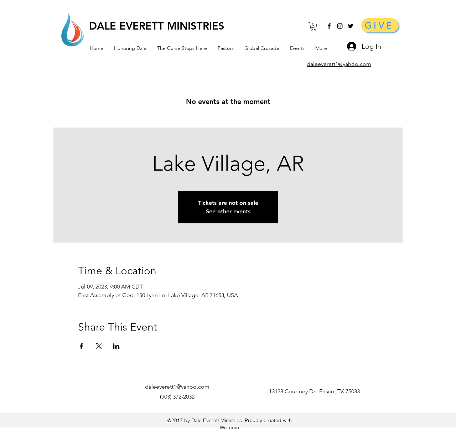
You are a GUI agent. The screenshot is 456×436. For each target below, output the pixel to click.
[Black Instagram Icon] (339, 26)
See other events (228, 211)
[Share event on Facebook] (81, 346)
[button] (313, 26)
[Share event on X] (98, 346)
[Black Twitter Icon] (350, 26)
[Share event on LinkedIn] (116, 346)
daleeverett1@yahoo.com (177, 386)
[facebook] (329, 26)
